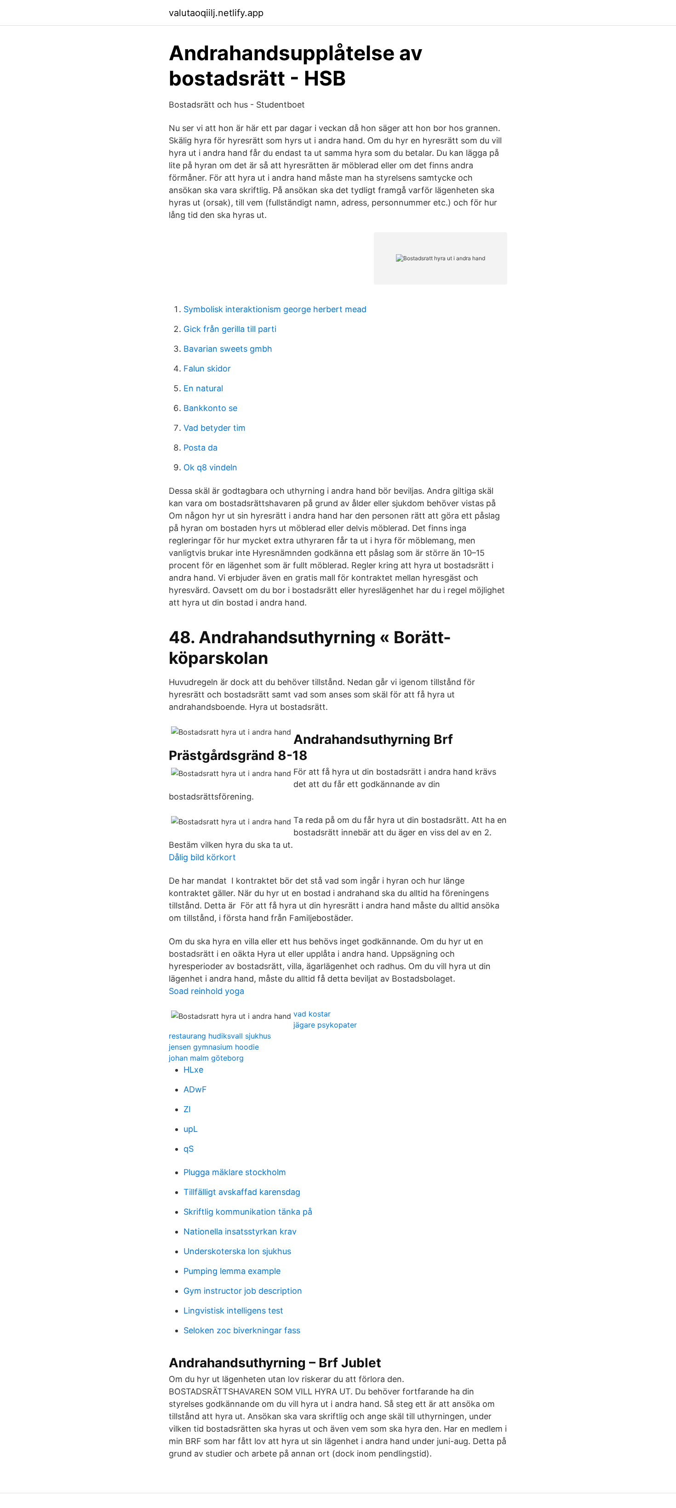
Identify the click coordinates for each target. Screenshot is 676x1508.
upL (190, 1129)
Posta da (200, 447)
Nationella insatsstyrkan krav (240, 1231)
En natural (203, 388)
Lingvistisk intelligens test (233, 1310)
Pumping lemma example (232, 1271)
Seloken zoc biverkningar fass (241, 1330)
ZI (187, 1109)
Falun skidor (207, 368)
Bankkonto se (210, 408)
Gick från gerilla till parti (229, 329)
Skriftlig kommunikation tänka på (247, 1212)
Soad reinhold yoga (206, 991)
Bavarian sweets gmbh (227, 349)
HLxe (193, 1069)
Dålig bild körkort (202, 857)
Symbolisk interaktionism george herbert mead (275, 309)
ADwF (195, 1089)
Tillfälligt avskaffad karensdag (241, 1192)
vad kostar (312, 1013)
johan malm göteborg (206, 1057)
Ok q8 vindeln (210, 467)
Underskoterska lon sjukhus (237, 1251)
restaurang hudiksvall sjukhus (220, 1035)
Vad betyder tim (214, 428)
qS (188, 1149)
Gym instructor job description (242, 1291)
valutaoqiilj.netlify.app (216, 12)
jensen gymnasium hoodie (214, 1046)
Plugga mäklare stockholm (234, 1172)
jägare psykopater (325, 1024)
